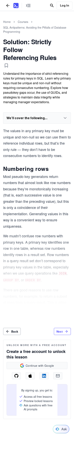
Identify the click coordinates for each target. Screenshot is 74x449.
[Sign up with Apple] (30, 375)
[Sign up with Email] (57, 375)
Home (7, 22)
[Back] (8, 5)
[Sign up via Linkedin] (44, 375)
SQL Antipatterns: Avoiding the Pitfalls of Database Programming (34, 29)
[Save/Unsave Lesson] (6, 65)
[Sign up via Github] (16, 375)
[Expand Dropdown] (65, 118)
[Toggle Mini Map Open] (28, 5)
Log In (64, 5)
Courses (23, 22)
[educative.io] (16, 5)
